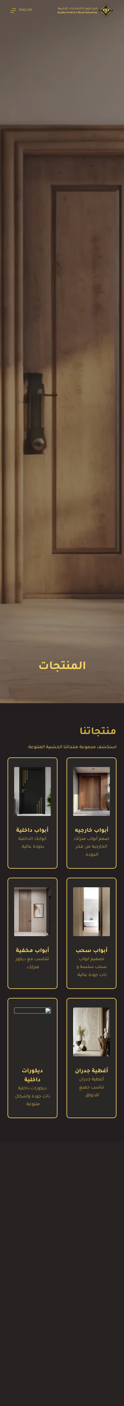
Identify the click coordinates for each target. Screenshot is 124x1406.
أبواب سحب (91, 951)
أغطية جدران (91, 1071)
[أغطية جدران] (91, 1031)
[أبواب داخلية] (32, 791)
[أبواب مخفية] (32, 911)
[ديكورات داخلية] (32, 1031)
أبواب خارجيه (91, 831)
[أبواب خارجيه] (91, 791)
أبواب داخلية (32, 831)
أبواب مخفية (32, 951)
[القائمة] (13, 10)
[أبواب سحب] (91, 911)
